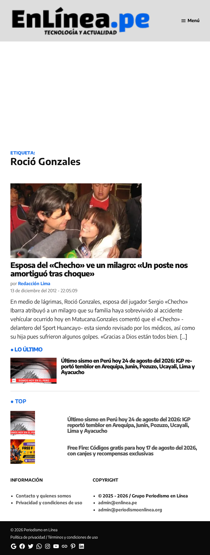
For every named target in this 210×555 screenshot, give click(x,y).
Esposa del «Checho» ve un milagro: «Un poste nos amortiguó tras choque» (99, 269)
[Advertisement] (105, 101)
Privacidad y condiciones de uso (49, 502)
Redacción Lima (34, 283)
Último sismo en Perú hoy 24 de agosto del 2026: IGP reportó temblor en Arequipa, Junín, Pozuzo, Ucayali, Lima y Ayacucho (128, 366)
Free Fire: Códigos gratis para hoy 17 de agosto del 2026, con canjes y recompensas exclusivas (132, 450)
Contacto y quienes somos (43, 496)
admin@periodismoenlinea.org (130, 509)
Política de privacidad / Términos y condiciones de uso (54, 537)
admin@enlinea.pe (117, 502)
